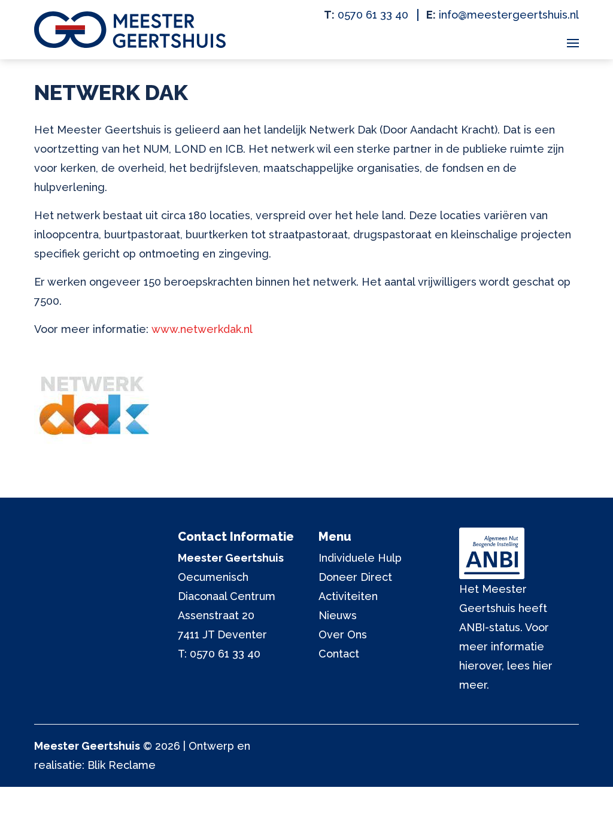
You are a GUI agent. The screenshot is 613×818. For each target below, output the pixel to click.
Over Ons (342, 634)
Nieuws (337, 615)
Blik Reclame (121, 765)
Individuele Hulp (360, 558)
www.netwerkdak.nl (202, 329)
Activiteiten (348, 596)
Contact (338, 653)
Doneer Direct (355, 577)
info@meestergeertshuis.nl (509, 14)
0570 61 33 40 (373, 14)
